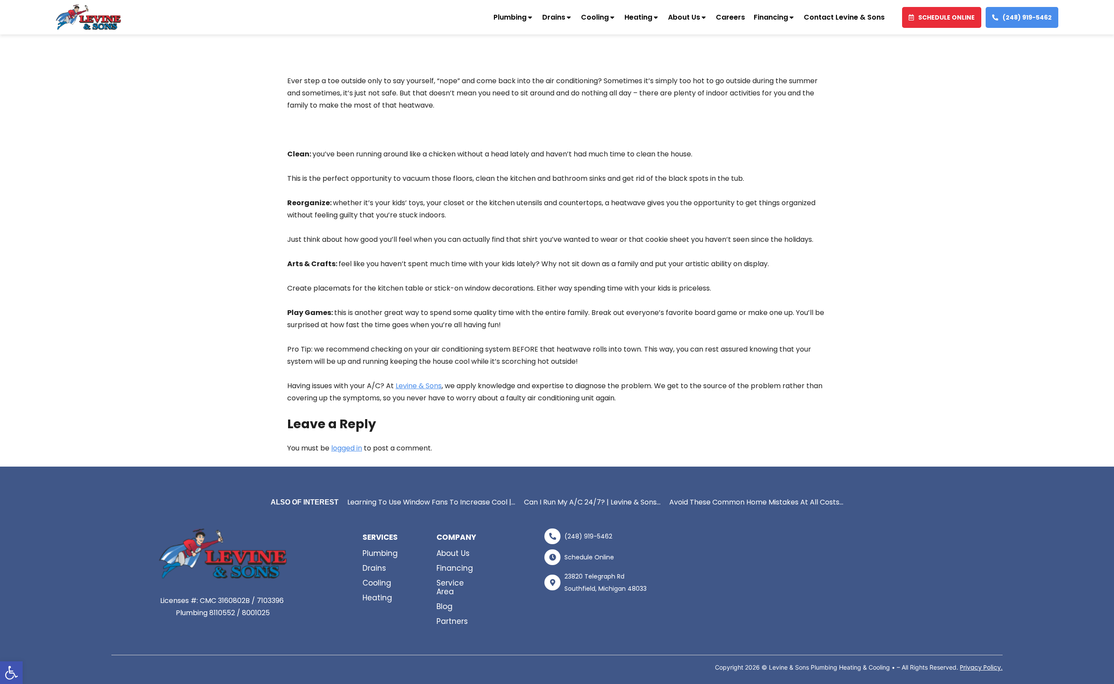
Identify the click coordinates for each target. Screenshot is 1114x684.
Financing (771, 17)
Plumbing (510, 17)
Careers (730, 17)
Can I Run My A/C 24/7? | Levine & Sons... (592, 502)
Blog (444, 606)
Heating (638, 17)
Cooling (595, 17)
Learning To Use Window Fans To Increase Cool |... (431, 502)
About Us (684, 17)
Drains (553, 17)
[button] (11, 672)
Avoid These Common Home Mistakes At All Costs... (756, 502)
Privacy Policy (980, 667)
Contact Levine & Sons (844, 17)
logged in (346, 448)
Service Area (450, 587)
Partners (452, 621)
